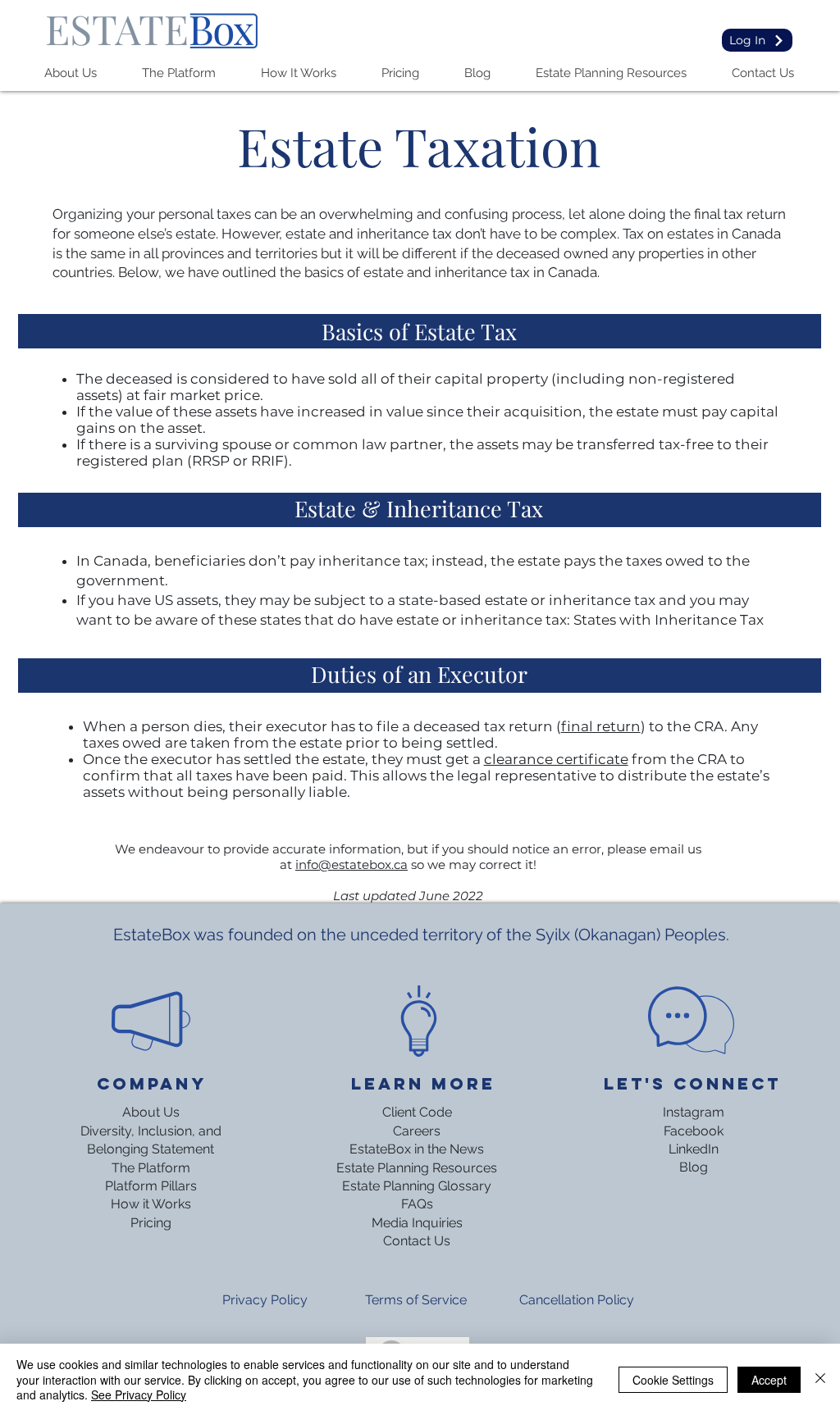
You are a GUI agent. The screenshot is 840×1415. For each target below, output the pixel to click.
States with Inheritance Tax (668, 620)
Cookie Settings (673, 1380)
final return (601, 726)
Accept (769, 1380)
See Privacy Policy (138, 1394)
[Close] (820, 1379)
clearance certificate (556, 759)
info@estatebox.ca (351, 864)
